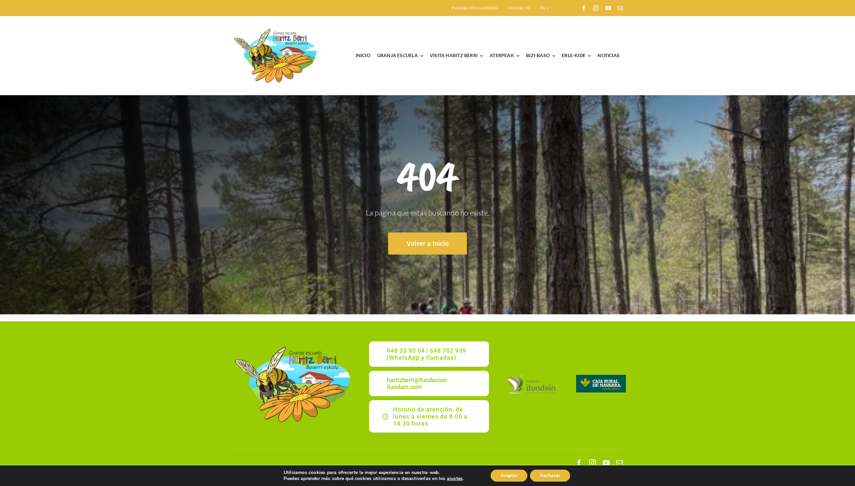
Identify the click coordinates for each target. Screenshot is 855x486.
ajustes (455, 479)
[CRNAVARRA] (601, 377)
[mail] (620, 8)
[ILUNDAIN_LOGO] (531, 375)
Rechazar (550, 475)
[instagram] (595, 8)
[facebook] (583, 8)
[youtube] (608, 8)
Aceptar (509, 475)
